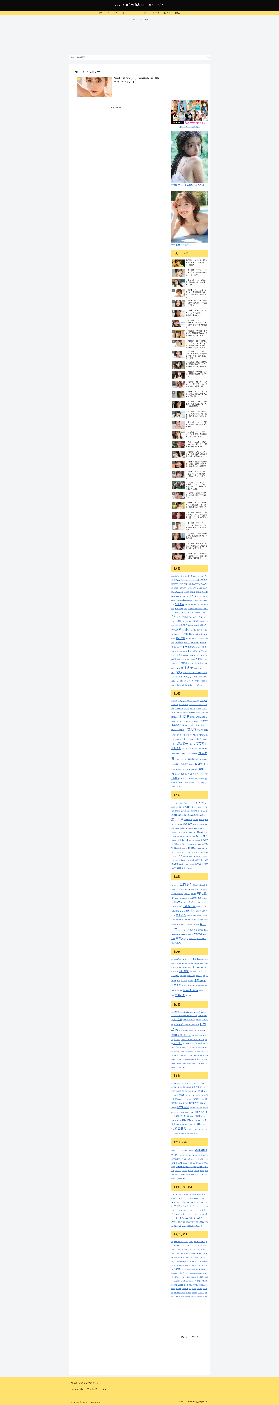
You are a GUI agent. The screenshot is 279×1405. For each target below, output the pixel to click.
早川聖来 (181, 1030)
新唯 (193, 634)
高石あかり (182, 938)
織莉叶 (195, 668)
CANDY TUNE (175, 1198)
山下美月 (177, 1163)
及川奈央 (179, 604)
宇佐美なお (198, 613)
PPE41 (173, 1202)
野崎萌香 (179, 991)
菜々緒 (189, 985)
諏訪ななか (197, 852)
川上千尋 (178, 735)
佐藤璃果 (183, 811)
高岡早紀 (189, 924)
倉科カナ (192, 709)
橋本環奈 (177, 1043)
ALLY (176, 576)
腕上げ (198, 1226)
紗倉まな (201, 848)
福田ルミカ (185, 1051)
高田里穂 (197, 934)
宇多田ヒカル (187, 617)
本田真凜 (177, 1035)
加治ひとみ (179, 712)
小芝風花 (190, 729)
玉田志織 (178, 906)
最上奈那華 (202, 1095)
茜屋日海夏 (186, 673)
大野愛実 (198, 609)
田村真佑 (182, 911)
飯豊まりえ (192, 685)
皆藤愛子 (200, 764)
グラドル (198, 1210)
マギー (189, 1083)
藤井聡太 (177, 1293)
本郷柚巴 (194, 1035)
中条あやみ (195, 967)
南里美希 (191, 976)
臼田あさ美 (201, 668)
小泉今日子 (180, 730)
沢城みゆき (192, 836)
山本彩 (204, 1163)
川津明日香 (178, 739)
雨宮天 (203, 681)
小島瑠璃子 (176, 725)
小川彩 (189, 621)
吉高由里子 (177, 1159)
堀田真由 (187, 1020)
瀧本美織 (200, 902)
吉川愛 (174, 1155)
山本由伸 (181, 1273)
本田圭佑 (187, 1277)
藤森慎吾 (182, 1293)
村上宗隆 (200, 1277)
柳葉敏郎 (185, 1281)
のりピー (174, 959)
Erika (182, 576)
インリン (196, 580)
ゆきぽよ (174, 1150)
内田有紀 (194, 600)
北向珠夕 (174, 717)
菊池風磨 (199, 1289)
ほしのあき (189, 1012)
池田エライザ (179, 646)
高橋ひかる (176, 934)
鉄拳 (206, 1293)
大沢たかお (199, 1265)
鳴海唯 (188, 996)
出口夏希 (186, 884)
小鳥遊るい (187, 894)
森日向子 (204, 1116)
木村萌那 (190, 748)
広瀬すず (178, 1024)
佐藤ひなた (193, 807)
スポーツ (183, 1214)
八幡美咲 (191, 1150)
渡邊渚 (202, 1171)
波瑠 (191, 1044)
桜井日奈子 (198, 828)
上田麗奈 (176, 588)
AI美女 (199, 1194)
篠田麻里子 (193, 848)
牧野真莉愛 (179, 1128)
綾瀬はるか (185, 667)
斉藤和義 (176, 1277)
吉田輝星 (205, 1261)
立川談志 (178, 1289)
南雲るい (199, 976)
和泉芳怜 (187, 604)
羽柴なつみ (200, 1051)
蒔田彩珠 (194, 1133)
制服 (187, 1222)
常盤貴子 (193, 894)
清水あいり (182, 840)
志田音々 (188, 819)
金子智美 (202, 774)
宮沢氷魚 (194, 1269)
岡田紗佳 (184, 629)
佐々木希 (190, 802)
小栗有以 (195, 621)
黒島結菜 (187, 783)
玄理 (190, 1047)
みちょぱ (183, 1083)
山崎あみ (198, 1163)
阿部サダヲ (182, 1297)
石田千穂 (184, 663)
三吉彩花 (175, 1087)
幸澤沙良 (174, 744)
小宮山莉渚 (195, 721)
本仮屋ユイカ (181, 1099)
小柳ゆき (197, 725)
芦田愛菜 (178, 672)
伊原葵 (205, 596)
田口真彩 (175, 911)
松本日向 (202, 1103)
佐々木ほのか (180, 803)
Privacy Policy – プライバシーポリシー (90, 1389)
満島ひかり (201, 1124)
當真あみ (181, 915)
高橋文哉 (199, 1297)
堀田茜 (193, 1020)
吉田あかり (188, 1155)
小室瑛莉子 (188, 721)
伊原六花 (199, 596)
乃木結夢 (192, 971)
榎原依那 (195, 642)
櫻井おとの (192, 832)
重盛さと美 (192, 856)
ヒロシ (191, 1249)
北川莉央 (192, 717)
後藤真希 (201, 743)
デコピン (186, 1249)
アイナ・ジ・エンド (187, 580)
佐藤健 (197, 1257)
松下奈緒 (202, 1099)
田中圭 (190, 1285)
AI (183, 1194)
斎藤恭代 (187, 824)
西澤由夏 (202, 985)
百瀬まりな (190, 1129)
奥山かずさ (191, 613)
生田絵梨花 (197, 651)
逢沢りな (187, 676)
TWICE (199, 1202)
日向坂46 (202, 1222)
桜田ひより (176, 832)
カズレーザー (190, 1246)
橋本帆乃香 (199, 1040)
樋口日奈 (177, 1040)
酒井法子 (178, 856)
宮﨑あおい (183, 1095)
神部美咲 (184, 848)
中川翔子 (190, 963)
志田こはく (200, 815)
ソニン (173, 803)
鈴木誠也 (201, 1293)
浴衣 (180, 1226)
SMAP (203, 1242)
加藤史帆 (185, 712)
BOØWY (176, 1242)
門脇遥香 (197, 778)
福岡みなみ (176, 1051)
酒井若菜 (185, 856)
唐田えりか (180, 721)
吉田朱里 (194, 1155)
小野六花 (177, 625)
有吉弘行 (182, 1277)
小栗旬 (199, 1269)
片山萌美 (191, 764)
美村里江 (183, 1175)
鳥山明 (205, 1297)
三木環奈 (182, 1087)
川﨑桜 (198, 739)
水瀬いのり (192, 1124)
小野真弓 (184, 625)
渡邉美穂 (196, 1171)
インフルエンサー (182, 1210)
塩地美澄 (191, 815)
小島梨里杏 (203, 721)
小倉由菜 (184, 621)
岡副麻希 (196, 625)
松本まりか (194, 1103)
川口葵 (195, 735)
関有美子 (186, 864)
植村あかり (187, 643)
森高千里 (178, 1124)
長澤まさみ (190, 990)
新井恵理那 (185, 634)
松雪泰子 (191, 1112)
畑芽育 (194, 1047)
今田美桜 (191, 595)
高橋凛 (184, 934)
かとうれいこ (186, 701)
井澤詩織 (192, 592)
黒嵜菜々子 (193, 783)
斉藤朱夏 (195, 820)
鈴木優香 (184, 860)
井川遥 (181, 592)
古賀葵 (198, 717)
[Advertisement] (139, 36)
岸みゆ (200, 729)
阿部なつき (185, 680)
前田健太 (185, 1261)
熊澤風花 (176, 764)
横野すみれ (178, 1171)
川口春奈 (186, 734)
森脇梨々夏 (201, 1120)
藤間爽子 (180, 1063)
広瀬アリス (187, 1025)
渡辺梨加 (184, 1171)
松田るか (174, 1112)
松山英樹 (176, 1281)
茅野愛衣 (195, 769)
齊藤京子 (181, 868)
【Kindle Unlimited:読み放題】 (189, 127)
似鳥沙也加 (183, 976)
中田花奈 (184, 971)
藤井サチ (181, 1059)
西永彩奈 (195, 985)
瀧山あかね (192, 902)
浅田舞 (185, 651)
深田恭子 (175, 1047)
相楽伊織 (177, 848)
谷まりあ (190, 920)
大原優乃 (200, 604)
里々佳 (204, 1175)
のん (179, 959)
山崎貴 (175, 1273)
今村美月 (176, 596)
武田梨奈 (204, 898)
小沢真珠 (201, 621)
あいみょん (192, 576)
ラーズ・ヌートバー (177, 1253)
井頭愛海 (198, 592)
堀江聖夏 (177, 1019)
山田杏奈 (201, 1167)
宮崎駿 (189, 1269)
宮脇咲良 (176, 1095)
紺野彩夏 (189, 769)
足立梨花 (179, 677)
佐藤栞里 (177, 811)
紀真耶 (184, 769)
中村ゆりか (204, 963)
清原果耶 (191, 759)
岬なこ (191, 1095)
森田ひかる (178, 1120)
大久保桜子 (194, 604)
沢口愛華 (179, 836)
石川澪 (187, 659)
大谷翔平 (177, 1269)
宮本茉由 (198, 1091)
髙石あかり (201, 939)
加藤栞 (198, 712)
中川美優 (184, 963)
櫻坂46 (200, 832)
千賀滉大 (191, 1261)
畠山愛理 (201, 1047)
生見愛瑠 (176, 985)
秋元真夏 (204, 663)
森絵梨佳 (194, 1120)
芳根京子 (190, 1175)
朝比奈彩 (201, 638)
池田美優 (198, 647)
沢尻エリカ (202, 836)
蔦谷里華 (178, 920)
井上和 (189, 588)
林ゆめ (200, 1035)
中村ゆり (196, 963)
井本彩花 (186, 592)
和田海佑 (201, 1159)
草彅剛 (194, 1289)
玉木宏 (186, 1285)
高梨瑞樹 (200, 930)
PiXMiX (202, 1198)
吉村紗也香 (181, 1155)
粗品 (190, 1289)
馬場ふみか (182, 1067)
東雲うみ (184, 828)
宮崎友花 (190, 1091)
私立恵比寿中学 (191, 1226)
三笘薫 (186, 1253)
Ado (172, 576)
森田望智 (186, 1120)
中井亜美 (194, 959)
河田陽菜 (185, 759)
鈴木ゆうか (199, 856)
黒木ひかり (202, 783)
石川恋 (183, 659)
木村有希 (184, 748)
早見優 (197, 1030)
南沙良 (202, 1087)
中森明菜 (174, 971)
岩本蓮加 (193, 630)
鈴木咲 (190, 860)
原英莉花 (180, 1016)
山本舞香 (179, 1167)
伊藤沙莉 (181, 600)
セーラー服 (200, 1214)
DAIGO (181, 1242)
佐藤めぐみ (201, 807)
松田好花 (180, 1112)
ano (179, 576)
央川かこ (183, 612)
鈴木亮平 (194, 1293)
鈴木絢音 (174, 864)
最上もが (195, 1095)
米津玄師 (185, 1289)
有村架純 (180, 638)
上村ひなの (174, 705)
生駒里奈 (178, 655)
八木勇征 (202, 1257)
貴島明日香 (185, 774)
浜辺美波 (198, 1043)
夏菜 (204, 976)
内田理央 (201, 600)
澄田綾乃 (204, 840)
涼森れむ (174, 840)
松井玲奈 (180, 1103)
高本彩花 (186, 930)
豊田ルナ (202, 920)
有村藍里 (188, 638)
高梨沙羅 (193, 930)
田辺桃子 (198, 911)
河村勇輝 (198, 1281)
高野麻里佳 (180, 783)
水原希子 (184, 1124)
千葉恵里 (195, 885)
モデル (178, 1218)
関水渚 (192, 864)
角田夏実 (184, 920)
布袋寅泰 (200, 1273)
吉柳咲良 (202, 717)
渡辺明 (181, 1285)
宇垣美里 (176, 616)
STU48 (184, 1202)
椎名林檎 (184, 832)
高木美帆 (180, 930)
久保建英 (199, 1253)
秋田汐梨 (174, 668)
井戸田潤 (176, 1257)
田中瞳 (198, 906)
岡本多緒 (174, 630)
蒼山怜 (173, 677)
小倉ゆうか (201, 617)
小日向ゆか (185, 725)
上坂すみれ (198, 584)
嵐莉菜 (199, 630)
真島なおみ (198, 1129)
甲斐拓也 (195, 1285)
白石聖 (191, 844)
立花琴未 (189, 915)
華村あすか (177, 1055)
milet (178, 1083)
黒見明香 (180, 786)
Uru (186, 576)
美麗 (187, 1133)
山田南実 (193, 1167)
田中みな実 (189, 906)
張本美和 (195, 1025)
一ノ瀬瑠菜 (181, 583)
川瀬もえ (185, 739)
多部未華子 (189, 889)
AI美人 (194, 1194)
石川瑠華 (192, 659)
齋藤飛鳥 (189, 868)
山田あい (187, 1167)
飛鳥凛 (179, 685)
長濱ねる (180, 995)
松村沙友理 (199, 1108)
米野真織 (178, 769)
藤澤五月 (174, 1063)
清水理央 (197, 840)
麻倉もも (199, 685)
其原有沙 (202, 811)
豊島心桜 (196, 920)
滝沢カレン (184, 902)
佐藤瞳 (188, 811)
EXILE (186, 1242)
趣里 (202, 852)
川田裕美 (192, 739)
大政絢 (185, 609)
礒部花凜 (198, 663)
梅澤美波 (179, 642)
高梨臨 (206, 930)
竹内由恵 (201, 915)
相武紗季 (185, 655)
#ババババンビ (178, 1011)
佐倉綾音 (186, 807)
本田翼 (187, 1035)
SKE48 (178, 1202)
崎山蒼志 (194, 1273)
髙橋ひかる (192, 939)
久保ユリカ (199, 705)
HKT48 (183, 1198)
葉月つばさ (193, 1055)
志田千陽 (177, 819)
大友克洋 (193, 1265)
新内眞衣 (195, 824)
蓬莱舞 (200, 1055)
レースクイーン (199, 1218)
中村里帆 (181, 967)
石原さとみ (199, 655)
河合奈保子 (178, 759)
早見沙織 (202, 1030)
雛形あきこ (174, 1067)
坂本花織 (182, 814)
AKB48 (204, 1194)
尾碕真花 (190, 625)
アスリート (187, 1206)
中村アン (174, 967)
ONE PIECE (197, 1242)
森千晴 (186, 1116)
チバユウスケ (179, 1249)
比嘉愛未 (186, 1044)
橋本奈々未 (191, 1040)
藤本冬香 (204, 1059)
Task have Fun (191, 1202)
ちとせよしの (175, 885)
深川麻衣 (205, 1044)
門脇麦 (202, 778)
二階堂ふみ (201, 971)
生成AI (184, 1226)
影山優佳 (182, 743)
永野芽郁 (200, 980)
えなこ (177, 580)
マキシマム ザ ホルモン (201, 1249)
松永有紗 (205, 1108)
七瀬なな (186, 959)
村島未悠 (188, 1099)
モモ (198, 1083)
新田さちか (184, 981)
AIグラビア (187, 1194)
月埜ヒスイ (178, 898)
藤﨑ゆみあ (187, 1063)
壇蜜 (182, 889)
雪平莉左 (181, 1179)
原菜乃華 (186, 1016)
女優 (195, 1222)
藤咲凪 (192, 1059)
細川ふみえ (192, 1051)
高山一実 (183, 924)
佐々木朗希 (190, 1257)
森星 (172, 1120)
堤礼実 (178, 889)
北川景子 (184, 716)
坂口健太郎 (174, 1265)
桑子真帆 (202, 748)
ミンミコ (194, 1083)
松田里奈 (185, 1112)
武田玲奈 (175, 902)
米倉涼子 (177, 1175)
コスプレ (177, 1214)
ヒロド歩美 (197, 1012)
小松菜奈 (191, 725)
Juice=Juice (189, 1198)
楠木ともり (184, 753)
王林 (189, 651)
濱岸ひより (184, 1047)
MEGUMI (174, 1083)
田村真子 (190, 910)
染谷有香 (191, 828)
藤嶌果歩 (198, 1059)
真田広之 (202, 1285)
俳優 (179, 1222)
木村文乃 (176, 748)
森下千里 (179, 1116)
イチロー (183, 1246)
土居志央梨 (202, 885)
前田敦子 (196, 1087)
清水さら (191, 840)
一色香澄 (190, 584)
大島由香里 (179, 609)
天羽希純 (176, 613)
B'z (172, 1242)
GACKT (191, 1242)
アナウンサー (197, 1206)
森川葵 (198, 1116)
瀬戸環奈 (175, 844)
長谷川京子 (204, 1063)
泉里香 (203, 647)
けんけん (195, 701)
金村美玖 (182, 778)
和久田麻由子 (186, 1159)
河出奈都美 (193, 753)
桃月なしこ (200, 1112)
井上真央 (176, 592)
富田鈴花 (198, 889)
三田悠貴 (188, 1087)
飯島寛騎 (193, 1297)
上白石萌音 (192, 705)
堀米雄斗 (181, 1265)
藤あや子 (205, 1055)
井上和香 (194, 588)
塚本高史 (187, 1265)
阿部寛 (188, 1297)
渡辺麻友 (190, 1171)
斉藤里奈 (201, 820)
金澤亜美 (190, 778)
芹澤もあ (178, 852)
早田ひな (191, 1030)
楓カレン (178, 753)
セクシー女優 (192, 1214)
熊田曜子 (184, 764)
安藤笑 (194, 617)
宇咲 (204, 613)
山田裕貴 (188, 1273)
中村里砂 (187, 967)
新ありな (176, 634)
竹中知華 (195, 915)
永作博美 (190, 981)
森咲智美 (192, 1116)
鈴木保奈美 (176, 860)
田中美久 (203, 906)
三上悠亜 (203, 1083)
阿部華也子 (196, 681)
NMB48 (196, 1198)
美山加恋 (183, 1133)
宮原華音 (178, 1091)
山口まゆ (192, 1163)
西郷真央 (190, 852)
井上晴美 (199, 588)
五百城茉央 (183, 588)
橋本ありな (184, 1040)
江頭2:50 (191, 1281)
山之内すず (186, 1163)
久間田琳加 (179, 709)
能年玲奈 (184, 985)
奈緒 (178, 981)
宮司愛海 (184, 1091)
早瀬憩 (186, 1030)
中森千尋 (203, 967)
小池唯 (203, 725)
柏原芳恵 (196, 748)
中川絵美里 (178, 963)
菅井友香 (184, 852)
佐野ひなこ (195, 811)
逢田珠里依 (203, 677)
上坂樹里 (203, 701)
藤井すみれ (174, 1059)
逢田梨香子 (195, 677)
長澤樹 (201, 991)
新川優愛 (201, 824)
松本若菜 (183, 1107)
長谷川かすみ (196, 1063)
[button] (208, 57)
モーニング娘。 (188, 1218)
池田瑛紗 (191, 647)
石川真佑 (199, 659)
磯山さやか (191, 663)
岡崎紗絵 (203, 625)
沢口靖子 (185, 836)
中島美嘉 (202, 959)
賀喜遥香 (194, 774)
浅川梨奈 (179, 651)
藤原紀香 (187, 1059)
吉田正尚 (198, 1261)
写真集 (183, 1222)
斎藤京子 (179, 824)
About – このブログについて (85, 1383)
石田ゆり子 (176, 663)
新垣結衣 (199, 634)
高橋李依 (190, 934)
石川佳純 (176, 659)
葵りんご (199, 673)
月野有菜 (184, 898)
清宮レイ (198, 759)
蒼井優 (204, 673)
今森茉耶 (182, 596)
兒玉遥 (198, 709)
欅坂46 (176, 1226)
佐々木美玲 (200, 803)
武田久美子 (197, 898)
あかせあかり (200, 576)
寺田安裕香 (179, 894)
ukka (202, 1202)
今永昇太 (182, 1257)
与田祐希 (185, 1150)
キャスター (191, 1210)
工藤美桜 (204, 739)
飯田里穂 (184, 685)
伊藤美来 (188, 600)
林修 (180, 1281)
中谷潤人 (192, 1253)
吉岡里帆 (201, 1150)
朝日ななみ (195, 638)
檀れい (190, 898)
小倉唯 (178, 621)
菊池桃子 (177, 774)
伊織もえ (174, 600)
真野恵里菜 (176, 1133)
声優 (191, 1222)
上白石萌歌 (183, 705)
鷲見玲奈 (199, 864)
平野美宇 (198, 1020)
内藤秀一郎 (178, 1261)
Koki (179, 701)
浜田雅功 (176, 1285)
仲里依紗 (175, 976)
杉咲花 (177, 828)
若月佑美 (198, 1175)
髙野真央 (176, 942)
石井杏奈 (192, 655)
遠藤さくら (174, 681)
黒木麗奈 (174, 786)
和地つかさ (194, 1159)
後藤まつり (191, 744)
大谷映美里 (191, 609)
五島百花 (186, 709)
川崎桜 (202, 735)
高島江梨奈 (195, 924)
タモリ (197, 1246)
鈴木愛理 (204, 860)
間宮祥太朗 (175, 1297)
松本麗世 (192, 1108)
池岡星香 (203, 643)
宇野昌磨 (183, 1269)
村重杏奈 (195, 1099)
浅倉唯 (173, 651)
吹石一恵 (193, 1016)
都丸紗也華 (176, 924)
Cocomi (174, 701)
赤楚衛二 (188, 1293)
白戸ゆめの (184, 844)
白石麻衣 (198, 844)
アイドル (178, 1206)
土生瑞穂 (200, 1016)
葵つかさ (193, 673)
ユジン (179, 1150)
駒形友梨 (174, 783)
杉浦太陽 (193, 1277)
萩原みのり (185, 1055)
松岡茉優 (185, 1103)
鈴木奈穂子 (196, 860)
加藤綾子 (204, 712)
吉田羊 (200, 1155)
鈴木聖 (181, 864)
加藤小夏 (192, 712)
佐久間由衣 (179, 807)
